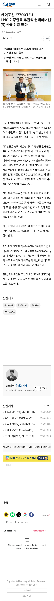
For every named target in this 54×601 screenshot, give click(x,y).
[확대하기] (27, 70)
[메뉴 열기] (37, 4)
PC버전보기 (27, 596)
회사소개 (27, 590)
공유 (48, 38)
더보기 (48, 405)
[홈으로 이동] (8, 4)
